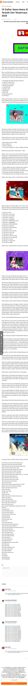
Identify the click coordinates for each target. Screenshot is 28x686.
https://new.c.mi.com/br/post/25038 (12, 604)
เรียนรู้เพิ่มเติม (21, 677)
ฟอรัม (23, 2)
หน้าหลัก (18, 2)
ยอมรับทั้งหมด (14, 683)
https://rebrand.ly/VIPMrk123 (14, 594)
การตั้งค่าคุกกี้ (14, 680)
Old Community (6, 6)
